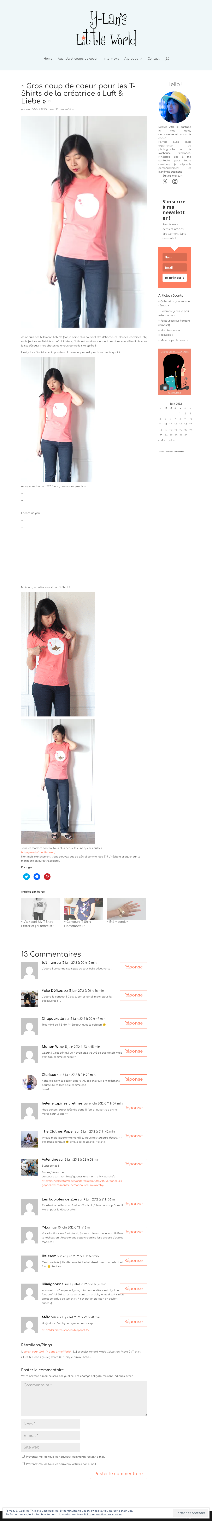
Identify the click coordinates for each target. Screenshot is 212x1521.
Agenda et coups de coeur (78, 58)
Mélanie (49, 1317)
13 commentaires (65, 109)
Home (47, 58)
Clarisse (49, 1075)
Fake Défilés (52, 991)
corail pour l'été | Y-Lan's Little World (47, 1351)
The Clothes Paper (58, 1131)
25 (161, 435)
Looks (50, 109)
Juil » (171, 440)
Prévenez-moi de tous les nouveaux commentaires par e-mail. (65, 1456)
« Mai (161, 440)
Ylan (170, 452)
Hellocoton (179, 452)
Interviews (111, 58)
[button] (58, 419)
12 (166, 424)
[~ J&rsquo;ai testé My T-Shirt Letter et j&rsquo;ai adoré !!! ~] (40, 909)
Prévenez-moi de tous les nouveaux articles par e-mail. (61, 1464)
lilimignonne (53, 1284)
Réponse (133, 967)
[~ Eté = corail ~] (126, 909)
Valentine (50, 1159)
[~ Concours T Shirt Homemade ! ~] (83, 909)
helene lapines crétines (62, 1103)
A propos (131, 58)
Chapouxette (53, 1019)
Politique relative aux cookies (103, 1514)
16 (185, 424)
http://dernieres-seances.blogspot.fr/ (65, 1330)
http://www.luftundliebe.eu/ (38, 852)
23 (185, 430)
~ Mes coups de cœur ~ (173, 340)
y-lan (28, 109)
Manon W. (50, 1047)
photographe (166, 149)
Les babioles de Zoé (59, 1199)
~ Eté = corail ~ (117, 921)
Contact (154, 58)
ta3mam (49, 962)
